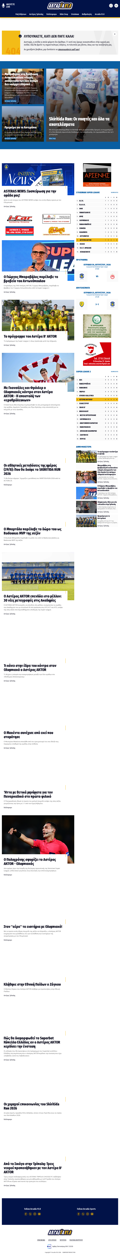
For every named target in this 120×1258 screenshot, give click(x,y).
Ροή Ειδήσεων (21, 14)
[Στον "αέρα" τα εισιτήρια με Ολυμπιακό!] (38, 906)
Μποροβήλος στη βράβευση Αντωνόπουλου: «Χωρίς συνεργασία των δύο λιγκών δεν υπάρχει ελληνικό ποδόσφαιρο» (108, 470)
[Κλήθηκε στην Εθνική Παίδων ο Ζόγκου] (38, 968)
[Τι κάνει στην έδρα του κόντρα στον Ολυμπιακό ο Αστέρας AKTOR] (38, 645)
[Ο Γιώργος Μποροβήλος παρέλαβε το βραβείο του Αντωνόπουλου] (38, 260)
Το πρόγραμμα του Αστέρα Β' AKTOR (30, 336)
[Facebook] (25, 1214)
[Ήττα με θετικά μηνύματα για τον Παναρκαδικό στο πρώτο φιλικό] (38, 776)
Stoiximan (75, 14)
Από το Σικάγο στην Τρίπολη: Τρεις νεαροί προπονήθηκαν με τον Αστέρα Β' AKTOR (33, 1168)
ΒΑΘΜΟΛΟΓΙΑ (114, 192)
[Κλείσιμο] (115, 34)
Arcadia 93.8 (99, 14)
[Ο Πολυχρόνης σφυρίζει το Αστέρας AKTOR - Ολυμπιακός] (38, 839)
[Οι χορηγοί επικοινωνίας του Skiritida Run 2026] (38, 1088)
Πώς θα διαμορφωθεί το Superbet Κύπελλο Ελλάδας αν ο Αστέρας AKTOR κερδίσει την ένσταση (32, 1042)
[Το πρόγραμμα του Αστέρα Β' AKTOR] (38, 320)
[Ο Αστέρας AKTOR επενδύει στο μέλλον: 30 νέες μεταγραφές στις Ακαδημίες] (38, 576)
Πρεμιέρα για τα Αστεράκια (21, 127)
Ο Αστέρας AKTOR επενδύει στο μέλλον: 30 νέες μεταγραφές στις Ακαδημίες (33, 598)
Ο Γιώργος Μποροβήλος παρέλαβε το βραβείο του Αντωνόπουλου (31, 279)
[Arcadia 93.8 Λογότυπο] (60, 5)
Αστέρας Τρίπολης (36, 14)
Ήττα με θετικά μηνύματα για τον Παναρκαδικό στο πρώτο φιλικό (28, 794)
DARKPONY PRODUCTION (69, 1252)
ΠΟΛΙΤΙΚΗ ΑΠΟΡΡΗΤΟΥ (76, 1240)
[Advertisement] (20, 219)
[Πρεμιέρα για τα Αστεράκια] (86, 521)
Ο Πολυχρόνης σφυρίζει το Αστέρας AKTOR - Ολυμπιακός (30, 861)
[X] (83, 1214)
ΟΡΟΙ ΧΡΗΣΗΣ (52, 1240)
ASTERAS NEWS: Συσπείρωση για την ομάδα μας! (30, 193)
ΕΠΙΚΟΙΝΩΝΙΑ (41, 1240)
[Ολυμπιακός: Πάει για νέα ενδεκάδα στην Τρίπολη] (86, 507)
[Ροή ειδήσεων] (111, 5)
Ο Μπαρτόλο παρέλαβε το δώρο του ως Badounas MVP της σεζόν (32, 531)
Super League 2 (83, 371)
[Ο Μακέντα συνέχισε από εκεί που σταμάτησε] (38, 712)
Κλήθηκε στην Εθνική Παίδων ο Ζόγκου (32, 984)
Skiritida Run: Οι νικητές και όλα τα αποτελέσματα (79, 121)
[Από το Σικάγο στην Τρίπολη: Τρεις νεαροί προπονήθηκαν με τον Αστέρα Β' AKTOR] (38, 1147)
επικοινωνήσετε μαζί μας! (69, 49)
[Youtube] (39, 1214)
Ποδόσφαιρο (51, 14)
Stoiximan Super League (88, 192)
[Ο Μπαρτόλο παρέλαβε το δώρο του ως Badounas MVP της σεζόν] (38, 513)
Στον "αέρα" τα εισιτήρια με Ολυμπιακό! (33, 926)
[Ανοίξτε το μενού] (116, 5)
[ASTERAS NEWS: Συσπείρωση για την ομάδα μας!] (38, 179)
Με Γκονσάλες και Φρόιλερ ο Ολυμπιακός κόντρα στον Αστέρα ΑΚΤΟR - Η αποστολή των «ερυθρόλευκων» (28, 394)
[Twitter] (30, 1214)
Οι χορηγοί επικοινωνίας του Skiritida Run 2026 (31, 1106)
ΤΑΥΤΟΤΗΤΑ (63, 1240)
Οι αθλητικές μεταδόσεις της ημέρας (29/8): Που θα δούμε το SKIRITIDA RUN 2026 (32, 469)
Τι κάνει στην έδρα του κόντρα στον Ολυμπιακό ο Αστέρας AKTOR (30, 667)
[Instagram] (34, 1214)
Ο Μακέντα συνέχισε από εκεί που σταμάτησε (28, 735)
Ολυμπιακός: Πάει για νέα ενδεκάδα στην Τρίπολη (107, 503)
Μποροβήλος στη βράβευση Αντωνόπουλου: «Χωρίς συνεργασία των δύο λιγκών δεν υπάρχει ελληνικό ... (21, 79)
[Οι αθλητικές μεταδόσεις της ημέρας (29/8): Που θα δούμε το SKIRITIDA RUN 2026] (38, 445)
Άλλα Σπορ (64, 14)
